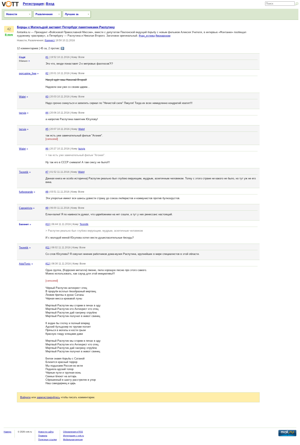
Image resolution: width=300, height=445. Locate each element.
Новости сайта (45, 432)
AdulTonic (25, 263)
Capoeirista (25, 208)
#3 (47, 96)
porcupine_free (27, 73)
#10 (48, 224)
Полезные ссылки (47, 439)
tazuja (22, 112)
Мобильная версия (73, 439)
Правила (42, 435)
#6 (47, 148)
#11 (48, 247)
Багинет (24, 224)
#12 (48, 263)
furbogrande (26, 191)
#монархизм (163, 35)
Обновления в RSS (73, 432)
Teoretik (23, 172)
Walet (22, 96)
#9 (47, 207)
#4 (47, 112)
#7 (47, 172)
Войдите (25, 397)
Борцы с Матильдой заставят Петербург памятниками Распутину (66, 27)
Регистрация (33, 4)
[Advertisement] (280, 87)
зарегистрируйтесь (48, 397)
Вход (50, 4)
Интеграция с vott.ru (73, 435)
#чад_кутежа (147, 35)
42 (9, 29)
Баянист (50, 40)
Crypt (22, 57)
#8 (47, 191)
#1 (47, 57)
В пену (9, 34)
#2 (47, 73)
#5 (47, 129)
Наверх (7, 432)
